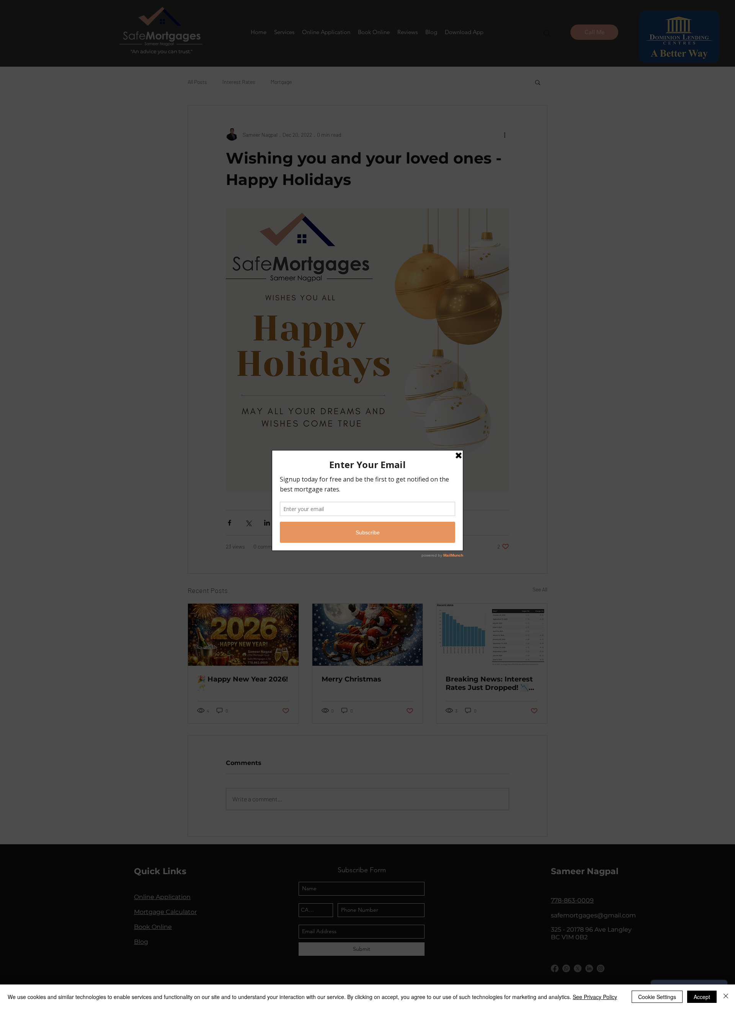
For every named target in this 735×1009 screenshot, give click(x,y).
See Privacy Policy (595, 997)
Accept (702, 997)
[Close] (725, 997)
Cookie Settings (657, 997)
